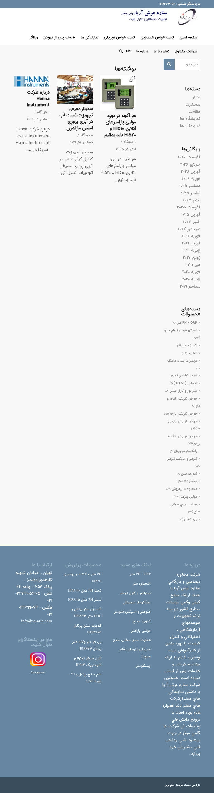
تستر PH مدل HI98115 (84, 599)
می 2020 (192, 264)
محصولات (190, 481)
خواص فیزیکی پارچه (183, 413)
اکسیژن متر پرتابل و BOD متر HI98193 (86, 613)
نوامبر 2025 (190, 193)
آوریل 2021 (191, 243)
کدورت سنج (189, 473)
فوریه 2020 (191, 272)
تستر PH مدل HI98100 (84, 590)
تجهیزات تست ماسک (182, 360)
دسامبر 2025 (189, 186)
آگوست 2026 (188, 157)
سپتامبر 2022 (188, 229)
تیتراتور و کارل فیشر (183, 390)
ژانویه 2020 (191, 279)
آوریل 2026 (190, 171)
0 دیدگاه (129, 142)
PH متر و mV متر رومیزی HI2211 (82, 578)
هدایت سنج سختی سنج (132, 640)
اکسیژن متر (189, 345)
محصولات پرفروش (184, 489)
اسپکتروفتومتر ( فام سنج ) (135, 653)
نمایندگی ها (190, 126)
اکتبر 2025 (191, 200)
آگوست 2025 (188, 207)
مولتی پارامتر (188, 496)
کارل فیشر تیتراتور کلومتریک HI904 (87, 662)
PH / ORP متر (187, 322)
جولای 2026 (190, 164)
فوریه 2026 (190, 178)
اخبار (196, 97)
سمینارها (192, 104)
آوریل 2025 (190, 214)
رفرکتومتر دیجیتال (185, 451)
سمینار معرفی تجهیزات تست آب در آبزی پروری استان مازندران (76, 118)
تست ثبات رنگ (186, 375)
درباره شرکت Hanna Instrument (38, 99)
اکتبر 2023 (191, 221)
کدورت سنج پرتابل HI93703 (87, 629)
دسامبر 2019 (190, 286)
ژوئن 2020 (191, 257)
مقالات (194, 111)
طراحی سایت (192, 785)
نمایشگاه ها (190, 118)
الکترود (192, 353)
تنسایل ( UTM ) (185, 383)
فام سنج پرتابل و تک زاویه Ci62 (85, 678)
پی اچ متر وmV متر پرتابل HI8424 (86, 645)
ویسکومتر (190, 519)
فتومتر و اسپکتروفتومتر (182, 458)
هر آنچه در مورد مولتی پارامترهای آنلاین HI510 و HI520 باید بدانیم (120, 125)
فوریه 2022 (190, 236)
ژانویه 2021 (191, 250)
